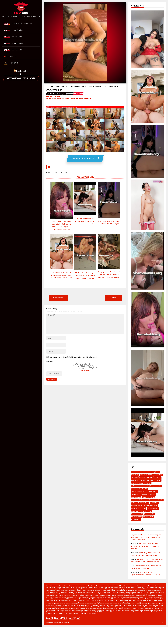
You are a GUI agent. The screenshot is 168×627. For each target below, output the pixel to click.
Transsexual (148, 516)
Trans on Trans (136, 516)
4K (133, 472)
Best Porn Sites (22, 71)
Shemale (154, 502)
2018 (134, 483)
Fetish (144, 488)
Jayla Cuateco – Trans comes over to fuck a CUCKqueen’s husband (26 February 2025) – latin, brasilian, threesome (61, 225)
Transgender (86, 98)
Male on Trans (76, 98)
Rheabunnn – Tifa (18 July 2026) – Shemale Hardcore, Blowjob (108, 222)
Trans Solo (135, 519)
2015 (142, 480)
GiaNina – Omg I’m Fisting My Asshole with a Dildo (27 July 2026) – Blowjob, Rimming (85, 275)
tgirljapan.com (152, 508)
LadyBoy (135, 494)
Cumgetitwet (135, 535)
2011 (142, 477)
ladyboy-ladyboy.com (148, 494)
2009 (159, 474)
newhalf (135, 502)
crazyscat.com (65, 622)
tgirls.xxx (135, 511)
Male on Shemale (148, 497)
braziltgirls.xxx (155, 486)
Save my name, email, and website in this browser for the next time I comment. (72, 357)
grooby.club (152, 491)
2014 (134, 480)
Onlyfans (144, 502)
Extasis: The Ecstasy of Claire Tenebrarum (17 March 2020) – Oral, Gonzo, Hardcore (145, 546)
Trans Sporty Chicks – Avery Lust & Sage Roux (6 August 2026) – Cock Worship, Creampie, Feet (61, 275)
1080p (50, 98)
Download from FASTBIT (84, 158)
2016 (150, 480)
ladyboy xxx (136, 497)
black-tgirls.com (145, 483)
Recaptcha (49, 361)
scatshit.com (49, 622)
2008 (151, 474)
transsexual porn (54, 96)
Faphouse (57, 98)
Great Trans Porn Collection (63, 618)
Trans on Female (137, 514)
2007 (143, 474)
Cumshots (135, 488)
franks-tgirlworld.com (138, 491)
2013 (157, 477)
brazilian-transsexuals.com (140, 486)
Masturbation (158, 500)
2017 (157, 480)
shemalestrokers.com (138, 508)
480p (148, 472)
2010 (134, 477)
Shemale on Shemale (138, 505)
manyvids (148, 500)
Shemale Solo (151, 505)
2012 (150, 477)
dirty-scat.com (57, 622)
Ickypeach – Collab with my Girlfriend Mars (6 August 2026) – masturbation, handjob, (85, 221)
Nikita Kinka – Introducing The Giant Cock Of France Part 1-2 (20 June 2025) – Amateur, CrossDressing (146, 537)
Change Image (85, 370)
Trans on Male (149, 514)
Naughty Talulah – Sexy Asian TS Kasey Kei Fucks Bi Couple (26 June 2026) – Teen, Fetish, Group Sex (109, 276)
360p (140, 472)
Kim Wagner (66, 98)
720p (155, 472)
